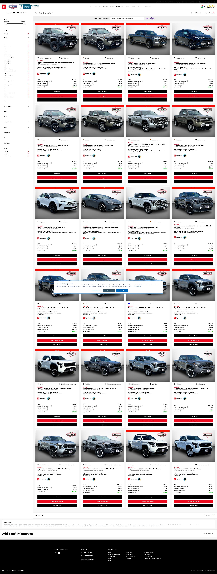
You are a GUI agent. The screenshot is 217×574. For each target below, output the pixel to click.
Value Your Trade (57, 100)
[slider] (5, 23)
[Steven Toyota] (9, 6)
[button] (77, 38)
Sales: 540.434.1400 (161, 1)
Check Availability (57, 91)
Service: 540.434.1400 (181, 1)
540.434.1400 (87, 552)
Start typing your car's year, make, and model (122, 18)
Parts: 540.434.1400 (201, 1)
